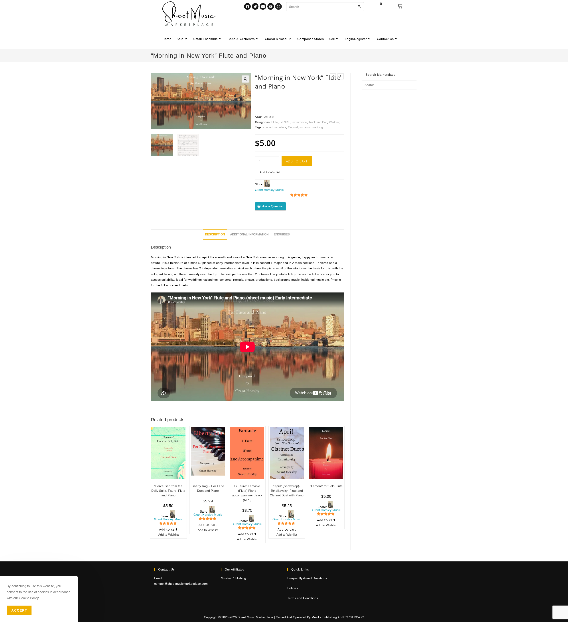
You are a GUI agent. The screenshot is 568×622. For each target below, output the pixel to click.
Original (293, 127)
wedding (317, 127)
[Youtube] (270, 6)
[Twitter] (255, 6)
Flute (274, 122)
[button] (245, 79)
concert (268, 127)
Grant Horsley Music (269, 190)
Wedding (334, 122)
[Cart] (400, 6)
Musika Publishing (233, 578)
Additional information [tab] (249, 234)
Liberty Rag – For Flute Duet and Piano (207, 488)
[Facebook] (247, 6)
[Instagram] (278, 6)
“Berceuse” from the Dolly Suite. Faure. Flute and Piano (168, 490)
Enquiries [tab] (282, 234)
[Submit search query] (359, 6)
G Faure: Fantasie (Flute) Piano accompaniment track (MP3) (247, 493)
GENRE (285, 122)
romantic (305, 127)
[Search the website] (325, 6)
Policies (292, 588)
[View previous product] (333, 76)
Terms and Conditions (302, 598)
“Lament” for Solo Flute (326, 486)
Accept (19, 610)
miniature (280, 127)
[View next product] (340, 76)
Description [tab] (215, 234)
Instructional (299, 122)
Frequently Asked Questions (307, 578)
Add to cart (297, 161)
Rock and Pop (318, 122)
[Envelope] (263, 6)
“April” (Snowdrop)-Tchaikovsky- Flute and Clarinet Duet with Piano (287, 490)
